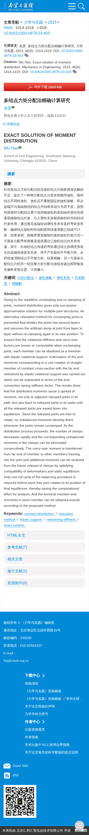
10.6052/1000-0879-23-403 (27, 33)
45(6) (9, 28)
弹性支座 (64, 278)
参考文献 (17, 547)
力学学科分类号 (36, 714)
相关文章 (15, 559)
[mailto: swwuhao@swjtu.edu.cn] (20, 147)
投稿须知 (31, 683)
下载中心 (32, 675)
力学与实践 (33, 22)
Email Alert (20, 766)
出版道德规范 (35, 729)
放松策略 (46, 278)
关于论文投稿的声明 (40, 706)
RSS (16, 775)
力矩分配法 (26, 278)
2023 (52, 22)
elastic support (31, 519)
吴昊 (7, 108)
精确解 (17, 283)
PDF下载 (48, 87)
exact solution (14, 525)
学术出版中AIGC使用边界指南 (47, 745)
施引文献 (17, 571)
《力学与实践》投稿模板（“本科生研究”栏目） (55, 699)
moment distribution (39, 514)
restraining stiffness (62, 519)
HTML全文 (16, 535)
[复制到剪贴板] (26, 55)
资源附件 (17, 583)
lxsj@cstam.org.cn (16, 660)
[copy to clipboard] (74, 71)
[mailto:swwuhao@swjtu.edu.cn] (13, 107)
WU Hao (11, 148)
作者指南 (31, 737)
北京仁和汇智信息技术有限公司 (40, 830)
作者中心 (32, 722)
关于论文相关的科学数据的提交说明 (51, 752)
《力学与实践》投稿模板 (43, 691)
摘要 (11, 174)
